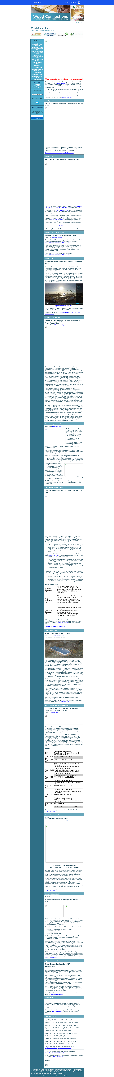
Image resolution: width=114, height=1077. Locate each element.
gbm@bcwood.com (63, 622)
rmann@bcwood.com (62, 83)
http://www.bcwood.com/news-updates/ (55, 1052)
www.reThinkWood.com (57, 219)
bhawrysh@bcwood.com (51, 957)
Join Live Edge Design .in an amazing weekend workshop (37, 44)
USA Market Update (37, 67)
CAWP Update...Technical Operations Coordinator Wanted (37, 52)
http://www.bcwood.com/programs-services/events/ (58, 1048)
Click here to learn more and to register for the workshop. (59, 153)
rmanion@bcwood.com (58, 426)
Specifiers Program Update (37, 63)
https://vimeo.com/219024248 (64, 305)
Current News (37, 84)
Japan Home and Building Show (37, 77)
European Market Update (37, 74)
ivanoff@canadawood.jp (58, 325)
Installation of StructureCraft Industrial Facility (37, 56)
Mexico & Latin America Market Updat (37, 70)
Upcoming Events (37, 79)
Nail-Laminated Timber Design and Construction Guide (37, 48)
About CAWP (37, 87)
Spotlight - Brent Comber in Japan (37, 60)
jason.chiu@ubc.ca (57, 237)
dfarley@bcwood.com (58, 635)
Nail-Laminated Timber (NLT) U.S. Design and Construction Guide (64, 207)
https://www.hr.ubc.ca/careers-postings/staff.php (57, 242)
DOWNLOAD (64, 225)
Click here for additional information (55, 626)
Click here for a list (53, 555)
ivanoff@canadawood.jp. (56, 994)
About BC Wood (37, 85)
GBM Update (37, 65)
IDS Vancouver (37, 72)
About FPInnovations (37, 86)
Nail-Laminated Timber (62, 210)
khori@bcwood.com (56, 712)
